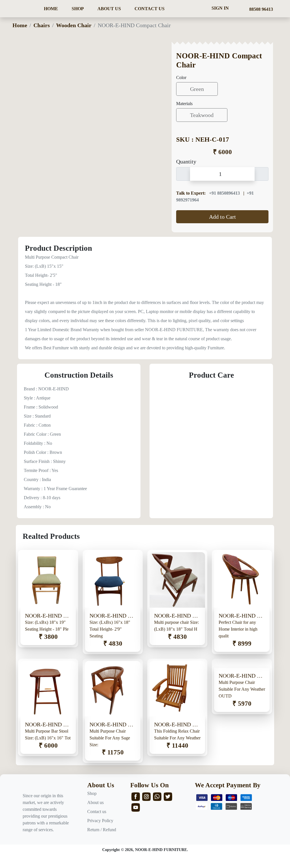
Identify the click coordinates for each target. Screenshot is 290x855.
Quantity (186, 161)
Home (19, 25)
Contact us (96, 811)
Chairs (41, 25)
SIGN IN (220, 8)
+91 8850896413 (225, 193)
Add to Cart (222, 217)
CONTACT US (150, 8)
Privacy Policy (100, 820)
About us (95, 802)
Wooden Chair (73, 25)
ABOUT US (109, 8)
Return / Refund (101, 829)
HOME (51, 8)
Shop (92, 793)
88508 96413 (260, 9)
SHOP (78, 8)
